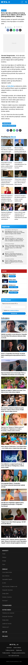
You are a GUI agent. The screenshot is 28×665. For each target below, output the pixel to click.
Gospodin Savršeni (7, 590)
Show (4, 271)
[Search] (26, 2)
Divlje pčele (5, 593)
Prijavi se (14, 313)
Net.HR (4, 632)
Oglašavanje (19, 650)
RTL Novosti (6, 300)
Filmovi (4, 557)
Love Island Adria (7, 572)
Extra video (6, 610)
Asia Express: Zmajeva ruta (9, 586)
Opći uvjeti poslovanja (13, 655)
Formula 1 (5, 600)
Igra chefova (5, 576)
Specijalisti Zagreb (7, 579)
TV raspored (6, 605)
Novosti (5, 550)
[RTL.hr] (5, 2)
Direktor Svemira (7, 597)
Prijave (5, 636)
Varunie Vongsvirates (9, 125)
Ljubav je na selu (6, 623)
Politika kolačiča (6, 653)
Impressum (9, 647)
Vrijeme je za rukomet (8, 613)
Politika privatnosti (10, 650)
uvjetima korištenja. (14, 310)
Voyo (3, 564)
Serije (3, 553)
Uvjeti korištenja (17, 647)
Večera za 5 (5, 627)
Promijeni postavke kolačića (18, 653)
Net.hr (13, 137)
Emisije (4, 561)
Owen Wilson (6, 123)
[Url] (20, 30)
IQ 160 (4, 583)
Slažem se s (11, 310)
